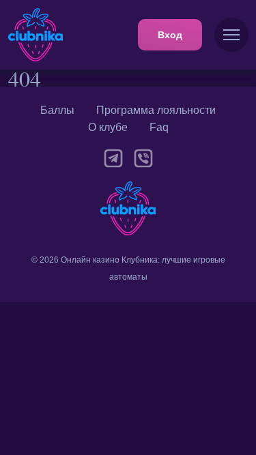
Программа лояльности (156, 110)
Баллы (57, 110)
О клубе (108, 127)
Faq (159, 127)
